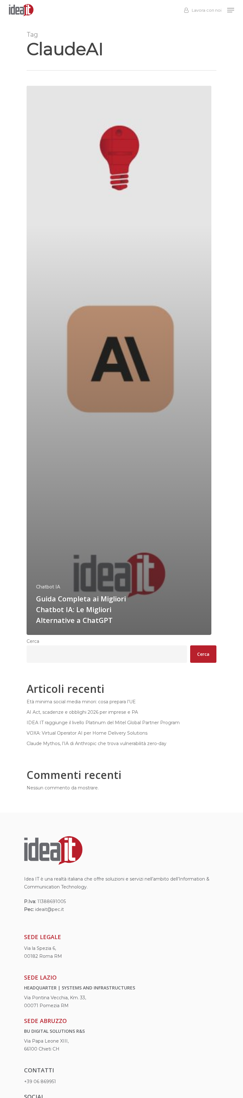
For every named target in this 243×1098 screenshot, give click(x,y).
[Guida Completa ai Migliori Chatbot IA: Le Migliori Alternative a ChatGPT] (119, 360)
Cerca (33, 641)
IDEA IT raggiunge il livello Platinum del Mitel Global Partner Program (103, 722)
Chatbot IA (48, 587)
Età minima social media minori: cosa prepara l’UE (81, 702)
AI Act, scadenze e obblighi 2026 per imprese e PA (82, 712)
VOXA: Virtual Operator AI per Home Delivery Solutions (87, 733)
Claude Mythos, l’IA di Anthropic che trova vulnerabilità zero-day (96, 743)
